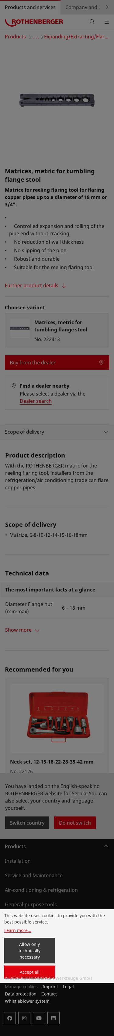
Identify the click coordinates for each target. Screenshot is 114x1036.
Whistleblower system (27, 1001)
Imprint (50, 986)
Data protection (20, 994)
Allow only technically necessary (29, 950)
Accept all (30, 972)
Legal (68, 986)
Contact (49, 994)
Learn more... (17, 930)
